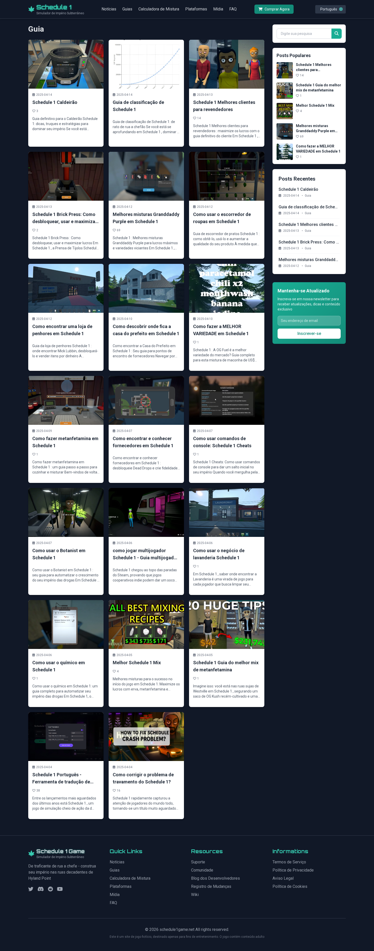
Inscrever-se (309, 333)
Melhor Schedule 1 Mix (315, 105)
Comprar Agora (277, 9)
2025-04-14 (292, 195)
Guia (308, 195)
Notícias (109, 9)
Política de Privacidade (293, 870)
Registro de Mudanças (211, 886)
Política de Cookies (289, 886)
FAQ (233, 9)
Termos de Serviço (289, 862)
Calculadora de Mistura (158, 9)
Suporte (198, 862)
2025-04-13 (292, 231)
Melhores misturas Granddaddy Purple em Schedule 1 (315, 131)
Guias (127, 9)
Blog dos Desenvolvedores (215, 878)
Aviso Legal (283, 878)
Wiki (195, 894)
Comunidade (202, 870)
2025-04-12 (292, 266)
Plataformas (196, 9)
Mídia (218, 9)
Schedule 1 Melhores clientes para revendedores (314, 70)
